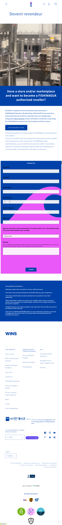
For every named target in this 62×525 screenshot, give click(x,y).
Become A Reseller (29, 362)
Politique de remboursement (32, 463)
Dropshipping (27, 367)
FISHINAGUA (18, 463)
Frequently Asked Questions (46, 355)
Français (9, 456)
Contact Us (9, 377)
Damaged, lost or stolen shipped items (47, 362)
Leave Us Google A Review (11, 387)
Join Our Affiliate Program (28, 356)
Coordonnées (53, 465)
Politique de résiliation (50, 467)
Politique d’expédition (41, 465)
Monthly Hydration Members (11, 366)
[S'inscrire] (22, 437)
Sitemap (43, 367)
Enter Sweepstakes (11, 408)
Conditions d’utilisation (26, 465)
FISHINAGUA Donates (12, 381)
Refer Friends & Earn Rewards (12, 359)
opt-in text (8, 372)
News (7, 399)
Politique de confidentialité (49, 463)
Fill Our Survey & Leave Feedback (10, 393)
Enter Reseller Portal (16, 127)
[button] (6, 4)
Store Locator (9, 354)
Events (7, 404)
